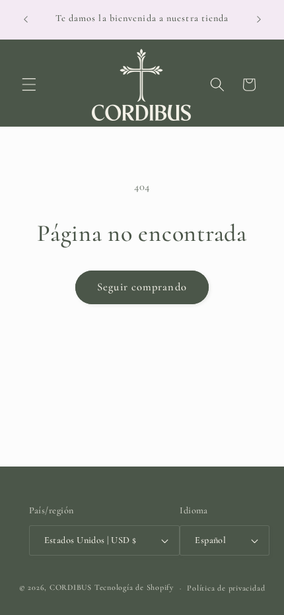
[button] (29, 84)
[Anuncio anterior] (25, 19)
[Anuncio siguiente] (258, 19)
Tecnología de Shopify (134, 588)
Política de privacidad (226, 588)
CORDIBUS (71, 588)
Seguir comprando (142, 287)
